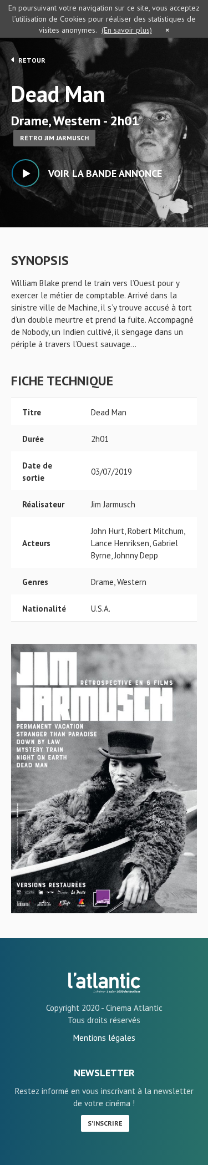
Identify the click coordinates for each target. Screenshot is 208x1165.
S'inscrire (105, 1123)
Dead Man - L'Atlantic (104, 982)
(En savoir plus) (127, 30)
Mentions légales (104, 1037)
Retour (31, 60)
